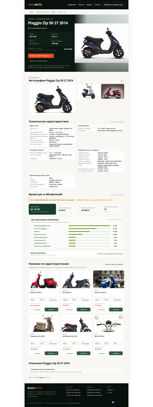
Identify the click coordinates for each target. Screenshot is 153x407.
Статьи (97, 5)
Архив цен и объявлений (38, 61)
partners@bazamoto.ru (74, 403)
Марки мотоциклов (42, 12)
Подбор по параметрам (113, 5)
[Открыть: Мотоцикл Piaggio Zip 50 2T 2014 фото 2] (88, 91)
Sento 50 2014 (35, 292)
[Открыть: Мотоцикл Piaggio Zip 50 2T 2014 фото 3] (112, 91)
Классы (81, 5)
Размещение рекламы (94, 395)
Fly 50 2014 (67, 292)
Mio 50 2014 (99, 336)
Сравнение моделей (94, 390)
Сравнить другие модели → (114, 264)
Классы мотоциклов (73, 395)
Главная (31, 12)
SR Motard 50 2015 (70, 336)
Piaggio (53, 12)
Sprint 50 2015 (100, 292)
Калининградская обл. (42, 226)
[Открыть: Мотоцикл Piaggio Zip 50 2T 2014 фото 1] (52, 99)
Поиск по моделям (73, 390)
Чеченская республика (42, 246)
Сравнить (51, 309)
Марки (89, 5)
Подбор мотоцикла (93, 392)
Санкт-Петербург (40, 229)
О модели (37, 309)
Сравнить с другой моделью (41, 56)
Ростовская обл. (40, 240)
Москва (36, 231)
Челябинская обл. (40, 243)
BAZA (34, 388)
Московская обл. (40, 234)
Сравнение (72, 5)
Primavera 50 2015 (37, 336)
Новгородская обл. (41, 237)
